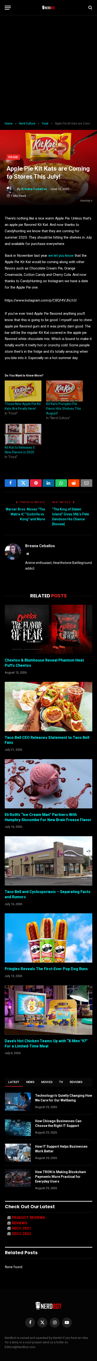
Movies (47, 1082)
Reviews (76, 1082)
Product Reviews (28, 1218)
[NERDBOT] (48, 7)
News (30, 1082)
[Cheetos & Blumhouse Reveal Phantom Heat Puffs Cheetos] (48, 629)
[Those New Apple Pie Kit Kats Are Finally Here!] (23, 391)
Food (13, 157)
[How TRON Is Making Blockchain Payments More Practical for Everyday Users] (18, 1178)
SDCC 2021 (21, 1228)
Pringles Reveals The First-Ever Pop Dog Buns (46, 969)
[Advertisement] (48, 68)
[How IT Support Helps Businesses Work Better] (18, 1153)
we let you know (61, 255)
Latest (14, 1082)
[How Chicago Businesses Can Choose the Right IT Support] (18, 1127)
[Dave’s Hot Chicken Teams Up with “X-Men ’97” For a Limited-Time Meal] (48, 1010)
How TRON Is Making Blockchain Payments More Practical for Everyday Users (60, 1176)
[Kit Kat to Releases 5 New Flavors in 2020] (23, 434)
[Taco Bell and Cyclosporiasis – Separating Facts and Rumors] (48, 860)
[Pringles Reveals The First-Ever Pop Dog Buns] (48, 938)
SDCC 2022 (21, 1234)
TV (61, 1082)
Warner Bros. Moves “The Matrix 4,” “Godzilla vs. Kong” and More (25, 514)
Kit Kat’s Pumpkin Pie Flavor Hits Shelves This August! (63, 408)
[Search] (89, 7)
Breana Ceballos (34, 189)
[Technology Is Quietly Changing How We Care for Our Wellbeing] (18, 1102)
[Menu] (8, 7)
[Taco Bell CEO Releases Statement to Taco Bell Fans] (48, 706)
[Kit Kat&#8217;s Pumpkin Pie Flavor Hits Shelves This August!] (64, 391)
